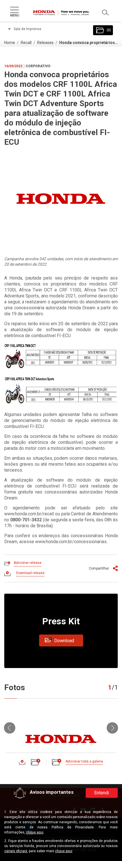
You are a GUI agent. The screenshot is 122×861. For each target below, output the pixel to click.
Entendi (101, 792)
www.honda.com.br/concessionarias (71, 541)
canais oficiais (15, 851)
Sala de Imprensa (27, 29)
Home (9, 42)
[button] (9, 727)
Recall (26, 42)
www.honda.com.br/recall (29, 513)
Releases (45, 42)
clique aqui (34, 832)
